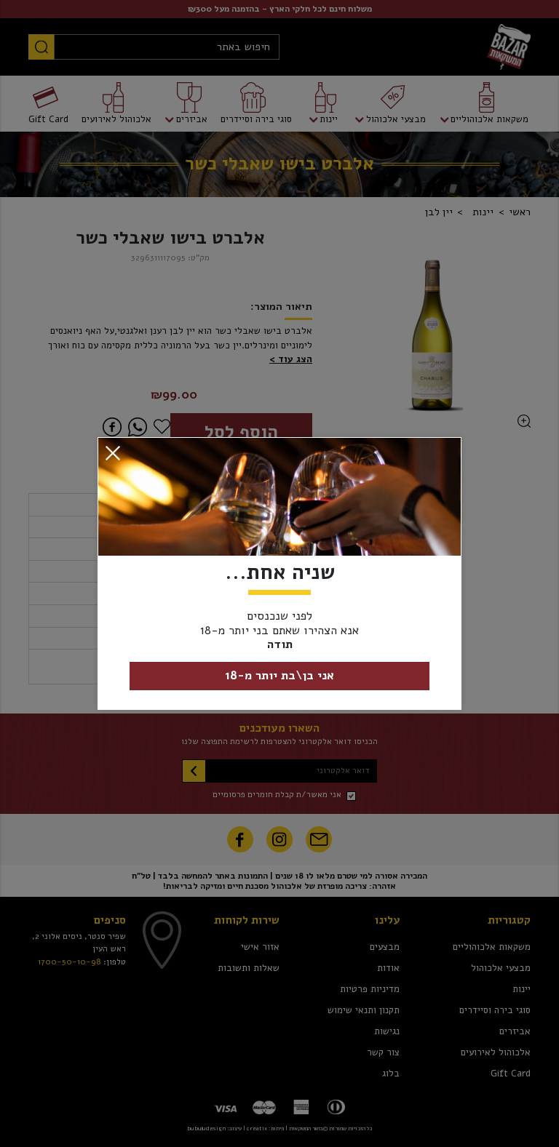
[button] (113, 453)
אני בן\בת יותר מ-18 (279, 676)
